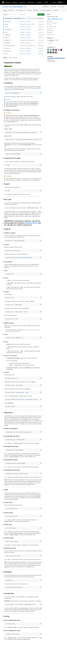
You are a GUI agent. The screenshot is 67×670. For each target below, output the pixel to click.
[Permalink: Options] (3, 278)
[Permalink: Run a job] (3, 199)
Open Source (31, 2)
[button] (41, 93)
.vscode (6, 26)
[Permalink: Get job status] (3, 513)
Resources (22, 2)
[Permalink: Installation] (3, 83)
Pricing (46, 2)
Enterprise (39, 2)
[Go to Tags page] (14, 14)
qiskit (49, 18)
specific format (32, 223)
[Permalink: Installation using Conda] (3, 110)
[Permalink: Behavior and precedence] (3, 355)
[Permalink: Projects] (3, 229)
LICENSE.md (7, 40)
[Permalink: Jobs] (3, 490)
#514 (29, 21)
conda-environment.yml (10, 45)
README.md (7, 42)
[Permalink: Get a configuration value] (3, 620)
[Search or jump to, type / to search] (50, 2)
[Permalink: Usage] (3, 270)
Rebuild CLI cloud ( (24, 21)
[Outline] (43, 58)
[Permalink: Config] (3, 616)
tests (6, 32)
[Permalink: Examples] (3, 245)
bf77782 (28, 18)
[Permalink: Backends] (3, 572)
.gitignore (7, 37)
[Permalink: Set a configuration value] (3, 630)
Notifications (46, 6)
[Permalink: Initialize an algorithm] (3, 428)
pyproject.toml (8, 50)
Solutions (14, 2)
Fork (54, 6)
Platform (8, 2)
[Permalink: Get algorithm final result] (3, 470)
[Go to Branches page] (11, 14)
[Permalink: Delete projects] (3, 323)
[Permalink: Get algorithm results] (3, 460)
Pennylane (31, 79)
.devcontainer (8, 21)
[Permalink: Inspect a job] (3, 502)
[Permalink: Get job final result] (3, 548)
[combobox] (28, 14)
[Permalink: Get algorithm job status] (3, 436)
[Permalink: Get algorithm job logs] (3, 446)
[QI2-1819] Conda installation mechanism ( (29, 45)
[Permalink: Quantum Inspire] (3, 63)
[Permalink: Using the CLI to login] (3, 158)
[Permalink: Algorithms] (3, 412)
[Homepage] (3, 2)
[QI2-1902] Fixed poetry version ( (27, 24)
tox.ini (6, 53)
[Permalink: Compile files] (3, 593)
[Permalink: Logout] (3, 184)
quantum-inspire (55, 18)
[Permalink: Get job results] (3, 538)
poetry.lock (7, 48)
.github (6, 24)
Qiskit (25, 79)
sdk (61, 18)
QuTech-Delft (8, 7)
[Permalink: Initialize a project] (3, 233)
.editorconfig (7, 34)
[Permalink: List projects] (3, 262)
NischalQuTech (8, 18)
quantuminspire (18, 7)
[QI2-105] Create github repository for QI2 (29, 40)
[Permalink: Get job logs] (3, 524)
